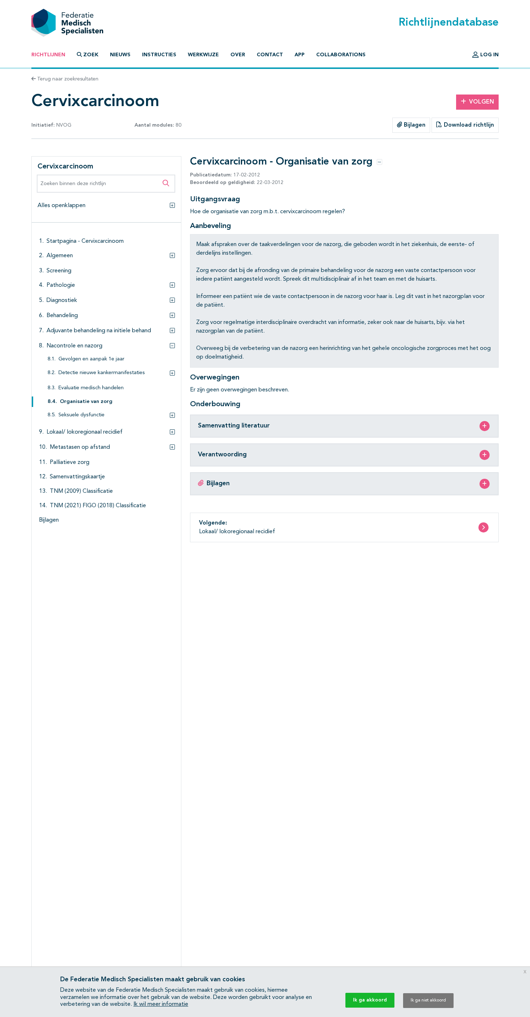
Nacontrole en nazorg (74, 346)
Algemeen (60, 256)
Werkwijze (203, 54)
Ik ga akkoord (370, 1000)
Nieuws (120, 54)
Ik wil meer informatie (160, 1004)
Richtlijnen (48, 54)
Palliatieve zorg (69, 462)
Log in (489, 54)
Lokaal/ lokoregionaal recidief (85, 432)
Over (237, 54)
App (300, 54)
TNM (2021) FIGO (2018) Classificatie (98, 506)
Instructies (159, 54)
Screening (59, 271)
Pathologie (61, 285)
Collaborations (341, 54)
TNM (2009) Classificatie (81, 491)
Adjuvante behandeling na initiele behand (99, 331)
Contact (270, 54)
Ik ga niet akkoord (428, 1000)
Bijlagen (413, 125)
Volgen (481, 102)
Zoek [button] (90, 54)
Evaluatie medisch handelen (91, 388)
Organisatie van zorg (86, 401)
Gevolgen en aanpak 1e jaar (91, 359)
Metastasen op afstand (80, 447)
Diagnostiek (62, 300)
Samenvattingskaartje (77, 477)
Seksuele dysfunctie (81, 415)
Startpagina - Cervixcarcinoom (85, 241)
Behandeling (62, 316)
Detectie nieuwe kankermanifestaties (101, 373)
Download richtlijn (468, 125)
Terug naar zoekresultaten (67, 79)
